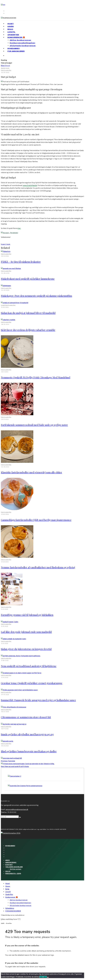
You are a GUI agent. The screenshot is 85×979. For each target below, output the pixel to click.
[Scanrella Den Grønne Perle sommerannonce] (25, 786)
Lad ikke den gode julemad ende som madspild (26, 631)
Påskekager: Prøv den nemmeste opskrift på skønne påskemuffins (36, 295)
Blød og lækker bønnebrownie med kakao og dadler (29, 751)
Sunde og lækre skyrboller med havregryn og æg (27, 734)
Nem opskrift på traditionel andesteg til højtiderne (28, 666)
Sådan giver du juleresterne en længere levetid (26, 649)
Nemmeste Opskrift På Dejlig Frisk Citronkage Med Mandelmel (35, 377)
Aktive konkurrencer (20, 40)
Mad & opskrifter (6, 70)
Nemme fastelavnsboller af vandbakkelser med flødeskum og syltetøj (38, 567)
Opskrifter (13, 35)
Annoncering (10, 862)
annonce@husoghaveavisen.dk (17, 809)
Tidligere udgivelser (14, 867)
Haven (11, 26)
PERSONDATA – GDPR (13, 873)
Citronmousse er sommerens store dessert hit (26, 717)
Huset (11, 24)
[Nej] (48, 977)
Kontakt (9, 864)
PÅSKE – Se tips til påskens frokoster (21, 261)
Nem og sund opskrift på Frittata (15, 766)
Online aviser (15, 869)
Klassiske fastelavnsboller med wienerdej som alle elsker (31, 472)
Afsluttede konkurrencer (23, 46)
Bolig (10, 29)
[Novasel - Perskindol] (9, 233)
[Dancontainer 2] (14, 776)
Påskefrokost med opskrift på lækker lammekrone (28, 278)
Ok (41, 977)
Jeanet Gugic (5, 68)
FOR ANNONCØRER (16, 51)
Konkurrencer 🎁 (16, 37)
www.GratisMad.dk (30, 185)
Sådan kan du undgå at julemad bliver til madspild (28, 313)
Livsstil (11, 32)
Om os (7, 871)
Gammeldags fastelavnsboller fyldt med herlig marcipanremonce (36, 520)
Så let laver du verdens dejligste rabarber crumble (28, 330)
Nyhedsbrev (14, 48)
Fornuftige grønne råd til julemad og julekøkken (27, 614)
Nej (45, 977)
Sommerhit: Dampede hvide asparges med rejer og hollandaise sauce (38, 700)
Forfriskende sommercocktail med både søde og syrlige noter (34, 424)
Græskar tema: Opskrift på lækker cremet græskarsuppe (31, 683)
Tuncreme (8, 761)
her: (19, 228)
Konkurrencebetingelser (22, 43)
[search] (20, 817)
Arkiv (7, 860)
